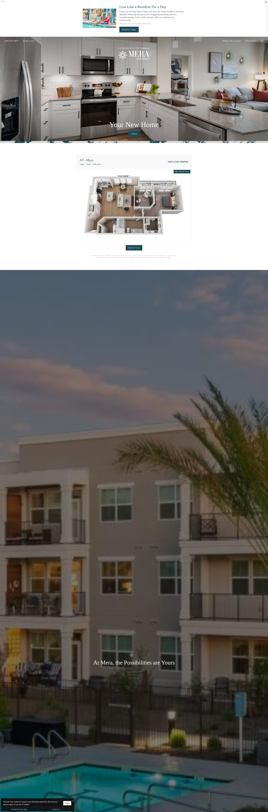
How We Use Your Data (19, 809)
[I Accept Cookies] (72, 801)
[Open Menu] (262, 32)
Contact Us (56, 809)
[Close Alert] (266, 3)
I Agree (67, 803)
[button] (1, 1)
